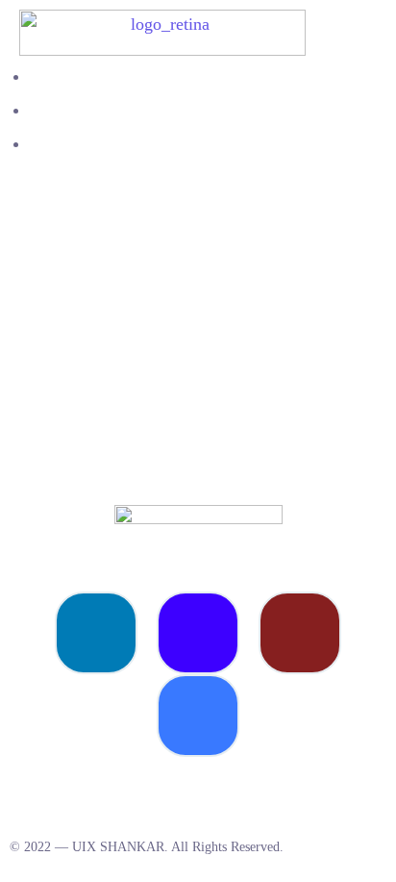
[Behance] (198, 633)
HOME (52, 76)
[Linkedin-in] (96, 633)
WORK (53, 110)
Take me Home (53, 467)
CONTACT (66, 144)
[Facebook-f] (198, 715)
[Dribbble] (300, 633)
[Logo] (162, 22)
